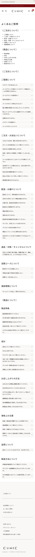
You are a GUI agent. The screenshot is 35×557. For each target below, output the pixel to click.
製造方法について (9, 63)
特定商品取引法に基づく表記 (11, 534)
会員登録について (8, 505)
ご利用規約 (6, 531)
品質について (8, 61)
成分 (5, 55)
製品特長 (7, 53)
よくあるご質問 (7, 509)
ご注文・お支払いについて (12, 36)
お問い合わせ (7, 524)
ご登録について (9, 34)
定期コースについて (10, 42)
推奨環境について (9, 44)
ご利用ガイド (7, 493)
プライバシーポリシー (9, 527)
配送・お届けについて (11, 38)
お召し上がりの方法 (10, 57)
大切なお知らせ (7, 512)
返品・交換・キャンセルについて (14, 40)
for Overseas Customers (8, 1)
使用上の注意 (8, 59)
